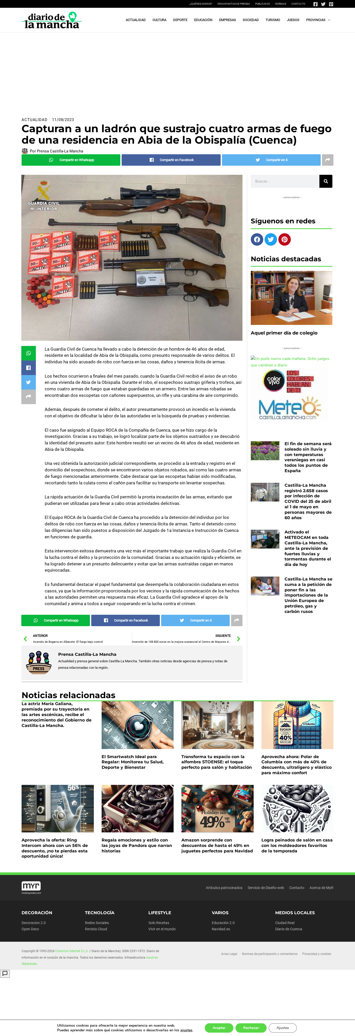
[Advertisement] (177, 71)
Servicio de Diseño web (266, 888)
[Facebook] (315, 4)
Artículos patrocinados (224, 888)
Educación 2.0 (223, 923)
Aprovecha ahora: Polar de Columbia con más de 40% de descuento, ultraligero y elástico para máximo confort (296, 764)
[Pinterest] (331, 4)
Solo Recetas (158, 923)
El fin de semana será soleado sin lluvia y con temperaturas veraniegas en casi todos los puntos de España (308, 457)
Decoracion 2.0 (34, 923)
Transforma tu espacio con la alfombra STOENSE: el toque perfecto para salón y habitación (216, 762)
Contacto (298, 3)
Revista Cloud (96, 929)
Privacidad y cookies (316, 954)
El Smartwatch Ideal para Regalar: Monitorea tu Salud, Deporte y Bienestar (132, 762)
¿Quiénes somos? (200, 3)
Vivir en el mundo (162, 929)
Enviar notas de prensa (234, 3)
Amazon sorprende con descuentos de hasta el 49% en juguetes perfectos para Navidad (217, 845)
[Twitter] (323, 4)
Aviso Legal (229, 954)
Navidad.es (221, 929)
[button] (327, 20)
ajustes (186, 1030)
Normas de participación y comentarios (270, 954)
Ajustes (283, 1027)
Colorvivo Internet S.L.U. (72, 951)
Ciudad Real (284, 923)
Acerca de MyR (321, 888)
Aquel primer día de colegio (284, 333)
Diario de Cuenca (288, 929)
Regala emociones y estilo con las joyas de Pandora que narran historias (137, 845)
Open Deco (30, 929)
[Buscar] (325, 181)
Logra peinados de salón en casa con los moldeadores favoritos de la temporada (297, 845)
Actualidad (35, 119)
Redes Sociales (97, 923)
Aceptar (219, 1027)
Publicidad (262, 3)
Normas (280, 3)
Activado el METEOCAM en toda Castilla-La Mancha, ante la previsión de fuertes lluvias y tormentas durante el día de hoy (308, 548)
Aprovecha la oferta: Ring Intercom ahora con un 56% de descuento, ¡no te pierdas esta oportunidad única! (55, 848)
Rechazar (251, 1027)
